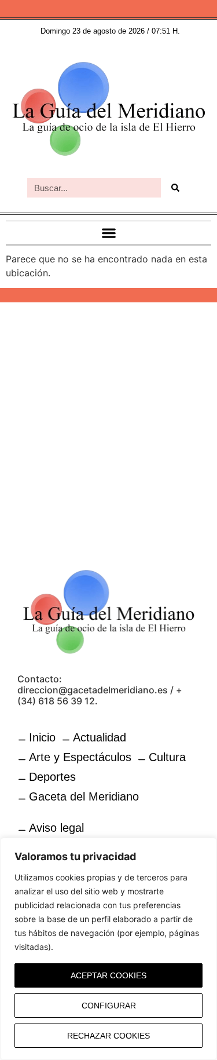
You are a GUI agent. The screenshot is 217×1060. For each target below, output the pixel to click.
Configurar (109, 1005)
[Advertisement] (108, 428)
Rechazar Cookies (108, 1035)
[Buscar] (175, 188)
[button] (108, 232)
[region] (108, 949)
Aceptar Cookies (108, 975)
